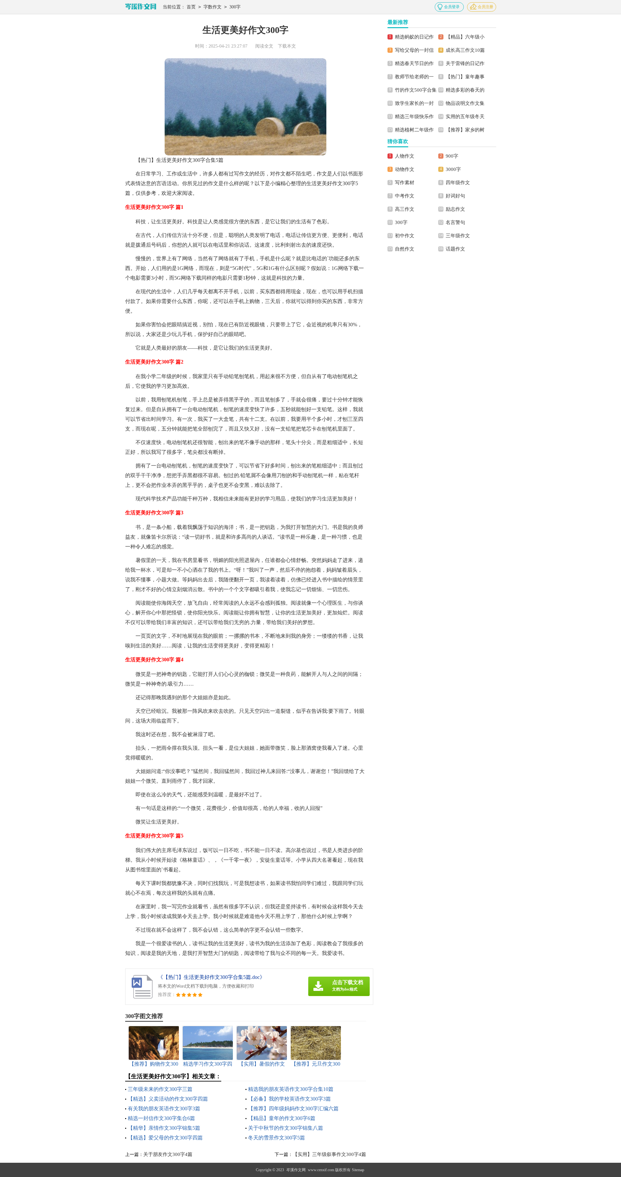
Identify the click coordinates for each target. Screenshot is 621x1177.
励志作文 (455, 209)
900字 (452, 156)
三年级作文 (458, 235)
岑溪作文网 (296, 1170)
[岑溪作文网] (140, 7)
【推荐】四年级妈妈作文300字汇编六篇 (293, 1108)
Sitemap (358, 1170)
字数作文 (212, 7)
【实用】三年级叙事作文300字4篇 (329, 1154)
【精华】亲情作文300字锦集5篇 (164, 1128)
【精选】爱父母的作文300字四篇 (165, 1137)
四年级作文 (458, 182)
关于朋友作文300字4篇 (167, 1154)
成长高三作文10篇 (465, 50)
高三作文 (404, 209)
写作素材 (404, 182)
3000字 (453, 169)
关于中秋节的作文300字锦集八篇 (285, 1128)
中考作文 (404, 195)
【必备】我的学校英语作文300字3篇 (289, 1099)
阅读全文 (264, 46)
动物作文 (404, 169)
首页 (191, 7)
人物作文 (404, 156)
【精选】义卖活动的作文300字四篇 (168, 1099)
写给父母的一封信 (414, 50)
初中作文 (404, 235)
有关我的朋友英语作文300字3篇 (164, 1108)
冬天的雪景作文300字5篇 (276, 1137)
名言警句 (455, 222)
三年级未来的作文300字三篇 (160, 1089)
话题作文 (455, 249)
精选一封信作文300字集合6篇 (161, 1118)
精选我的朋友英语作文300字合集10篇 (290, 1089)
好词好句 (455, 195)
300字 (235, 7)
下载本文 (287, 46)
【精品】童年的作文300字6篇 (281, 1118)
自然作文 (404, 249)
